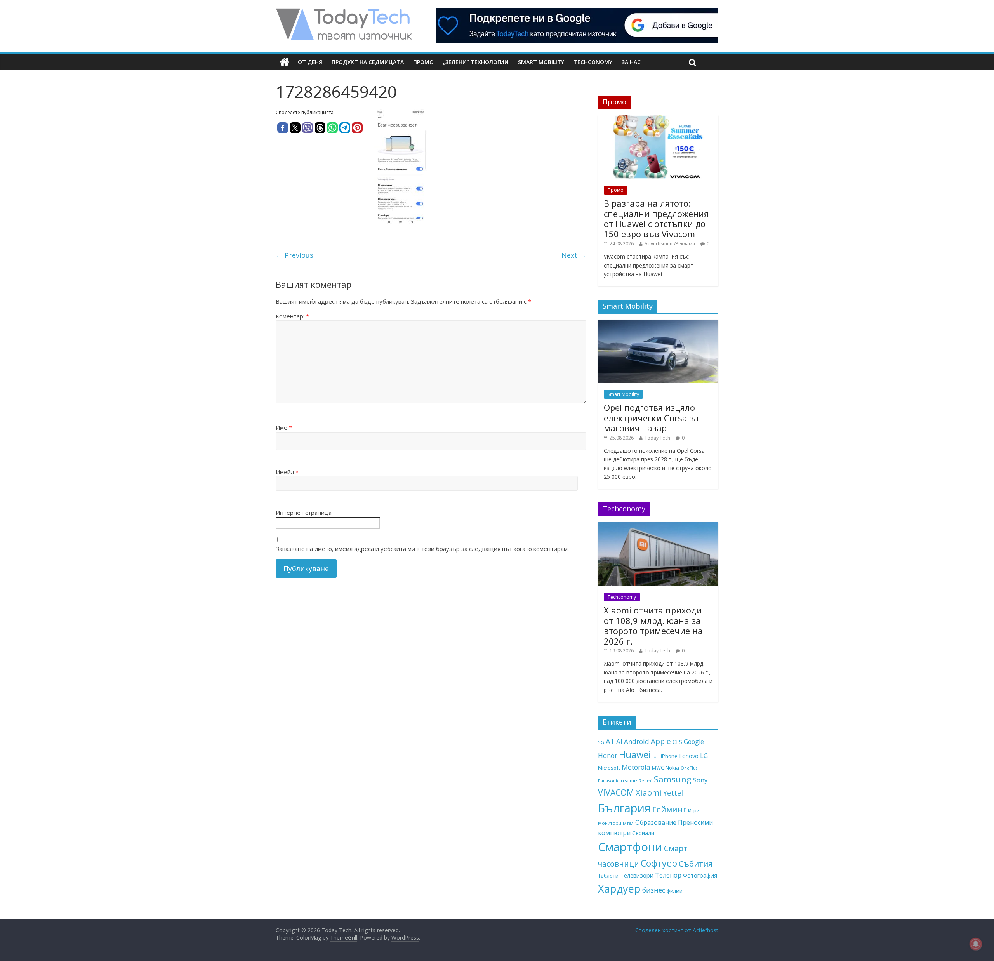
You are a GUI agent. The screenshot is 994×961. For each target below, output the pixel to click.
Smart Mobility (541, 62)
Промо (423, 62)
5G (601, 742)
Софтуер (659, 863)
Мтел (628, 823)
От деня (310, 62)
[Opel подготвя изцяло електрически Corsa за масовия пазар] (658, 323)
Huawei (635, 754)
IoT (655, 756)
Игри (694, 810)
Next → (573, 255)
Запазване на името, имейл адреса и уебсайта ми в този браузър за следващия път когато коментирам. (422, 549)
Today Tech (657, 437)
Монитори (609, 823)
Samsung (673, 779)
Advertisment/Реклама (670, 243)
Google (694, 741)
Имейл (287, 472)
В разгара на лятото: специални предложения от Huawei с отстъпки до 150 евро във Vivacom (656, 218)
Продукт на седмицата (368, 62)
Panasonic (608, 781)
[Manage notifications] (976, 944)
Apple (661, 741)
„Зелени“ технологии (476, 62)
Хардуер (619, 888)
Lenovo (689, 755)
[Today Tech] (344, 12)
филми (675, 890)
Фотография (700, 875)
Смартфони (630, 847)
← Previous (294, 255)
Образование (655, 822)
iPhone (669, 755)
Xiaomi (649, 792)
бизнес (653, 890)
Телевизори (636, 875)
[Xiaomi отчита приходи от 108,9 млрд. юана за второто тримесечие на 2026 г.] (658, 526)
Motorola (636, 767)
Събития (695, 863)
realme (629, 780)
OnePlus (689, 768)
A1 (610, 741)
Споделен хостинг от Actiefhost (676, 930)
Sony (700, 779)
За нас (631, 62)
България (624, 808)
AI (619, 741)
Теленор (668, 875)
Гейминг (669, 809)
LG (704, 755)
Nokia (672, 767)
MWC (658, 767)
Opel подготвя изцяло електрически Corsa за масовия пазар (651, 417)
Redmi (645, 781)
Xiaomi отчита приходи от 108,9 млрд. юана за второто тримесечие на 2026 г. (653, 625)
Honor (607, 755)
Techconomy (592, 62)
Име (284, 427)
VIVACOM (616, 792)
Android (636, 741)
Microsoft (609, 767)
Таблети (608, 875)
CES (677, 742)
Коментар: (292, 316)
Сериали (643, 833)
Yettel (673, 793)
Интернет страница (304, 512)
